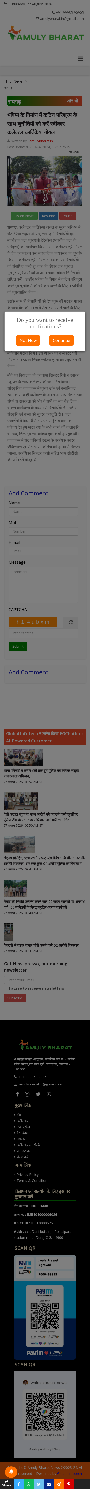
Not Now (28, 340)
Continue (61, 340)
